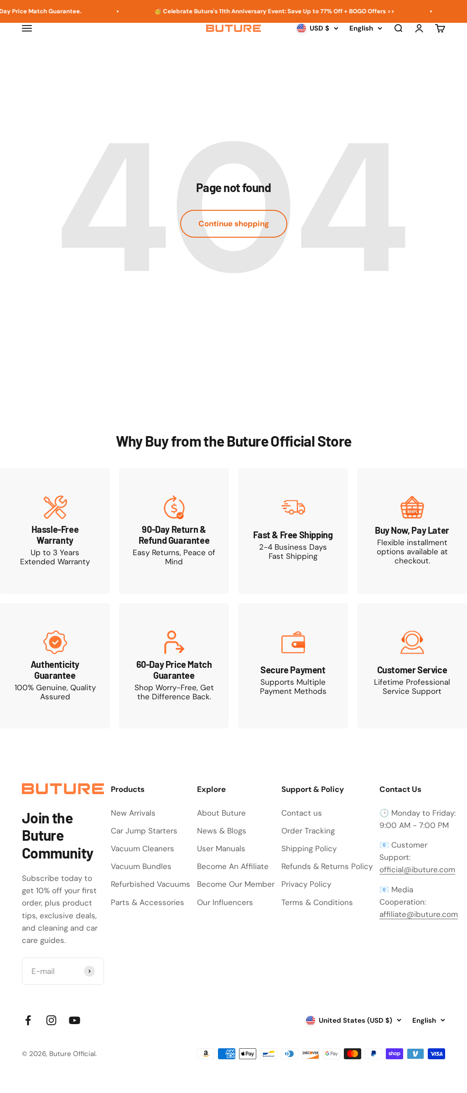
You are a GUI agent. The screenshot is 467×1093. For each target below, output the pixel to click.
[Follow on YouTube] (74, 1020)
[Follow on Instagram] (51, 1020)
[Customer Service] (412, 666)
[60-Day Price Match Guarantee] (174, 666)
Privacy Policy (306, 884)
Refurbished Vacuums (150, 884)
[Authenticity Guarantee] (55, 666)
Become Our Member (236, 884)
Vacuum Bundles (141, 866)
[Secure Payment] (293, 666)
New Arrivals (133, 813)
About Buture (221, 813)
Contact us (301, 813)
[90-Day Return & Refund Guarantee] (174, 531)
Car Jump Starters (144, 831)
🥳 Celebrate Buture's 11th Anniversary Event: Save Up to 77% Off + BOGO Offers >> (264, 11)
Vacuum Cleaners (142, 848)
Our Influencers (225, 902)
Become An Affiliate (233, 866)
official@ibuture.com (417, 869)
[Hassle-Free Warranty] (55, 531)
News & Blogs (221, 831)
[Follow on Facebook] (28, 1020)
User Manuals (221, 848)
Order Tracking (308, 831)
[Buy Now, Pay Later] (412, 531)
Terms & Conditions (317, 902)
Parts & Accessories (147, 902)
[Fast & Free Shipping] (293, 531)
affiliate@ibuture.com (418, 914)
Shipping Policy (309, 848)
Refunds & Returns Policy (327, 866)
